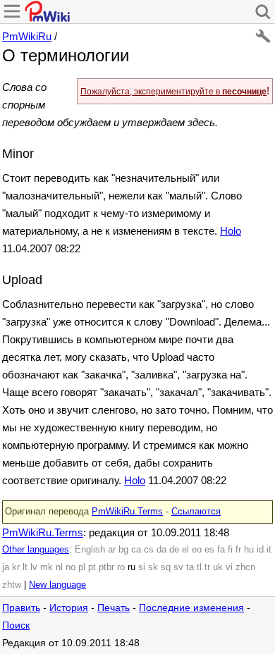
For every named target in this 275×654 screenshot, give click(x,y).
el (185, 550)
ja (5, 567)
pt (92, 567)
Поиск (16, 625)
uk (218, 567)
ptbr (106, 567)
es (209, 550)
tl (199, 567)
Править (21, 608)
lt (25, 567)
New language (57, 585)
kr (16, 567)
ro (121, 567)
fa (221, 550)
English (90, 550)
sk (153, 567)
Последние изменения (191, 608)
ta (190, 567)
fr (238, 550)
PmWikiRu (26, 36)
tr (207, 567)
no (70, 567)
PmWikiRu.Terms (127, 512)
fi (230, 550)
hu (249, 550)
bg (123, 550)
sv (178, 567)
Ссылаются (196, 512)
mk (46, 567)
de (174, 550)
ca (136, 550)
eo (197, 550)
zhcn (245, 567)
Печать (113, 608)
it (269, 550)
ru (131, 567)
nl (59, 567)
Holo (230, 231)
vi (229, 567)
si (141, 567)
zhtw (11, 585)
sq (166, 567)
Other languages (35, 550)
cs (149, 550)
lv (33, 567)
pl (81, 567)
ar (112, 550)
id (260, 550)
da (161, 550)
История (68, 608)
